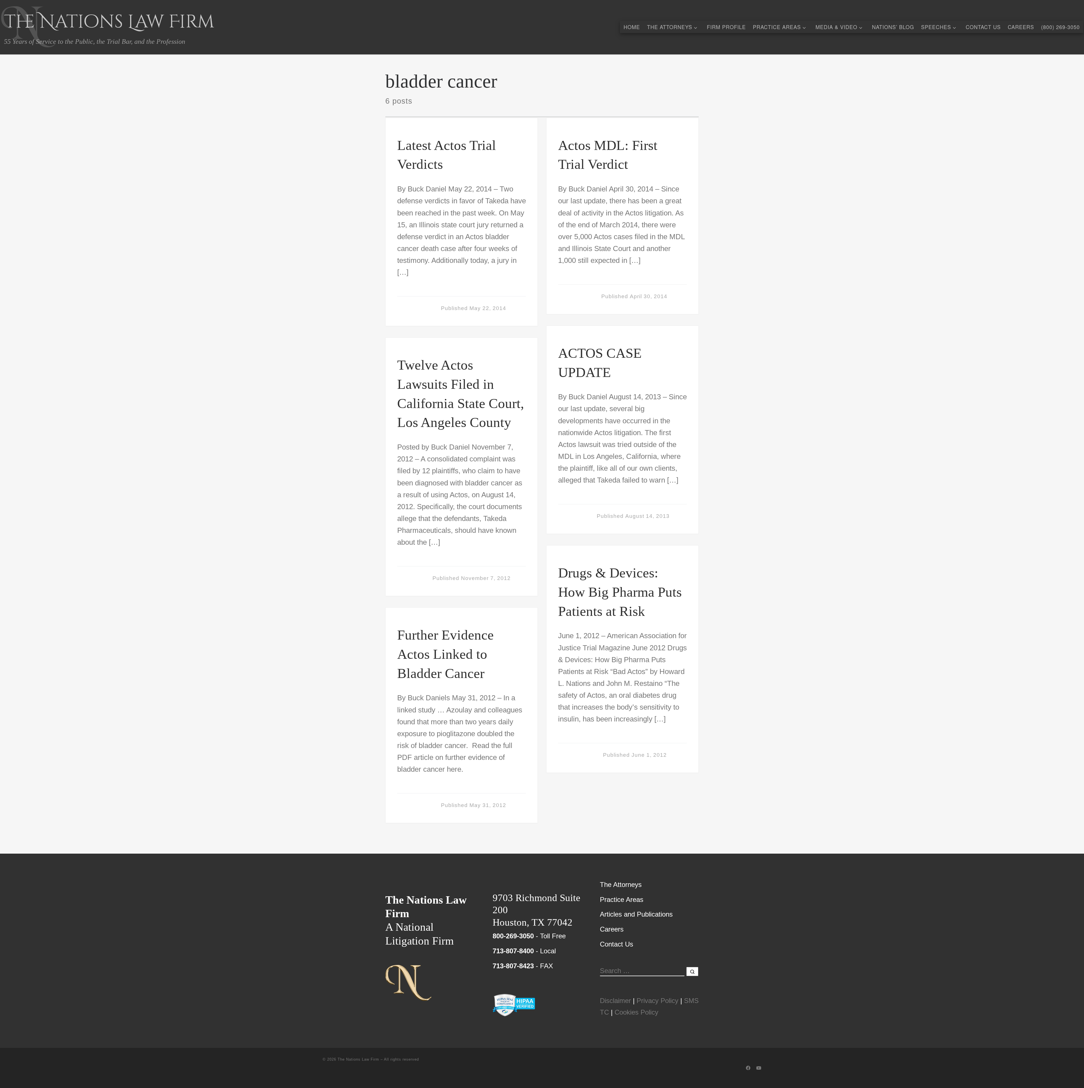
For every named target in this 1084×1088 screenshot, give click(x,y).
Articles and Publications (636, 914)
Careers (612, 929)
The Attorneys (621, 884)
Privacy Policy (657, 1000)
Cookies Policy (636, 1012)
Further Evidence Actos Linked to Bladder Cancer (445, 654)
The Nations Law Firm (358, 1059)
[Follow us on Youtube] (758, 1068)
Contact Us (616, 944)
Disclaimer (615, 1000)
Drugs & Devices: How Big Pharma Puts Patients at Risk (620, 592)
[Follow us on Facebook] (748, 1068)
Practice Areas (621, 899)
